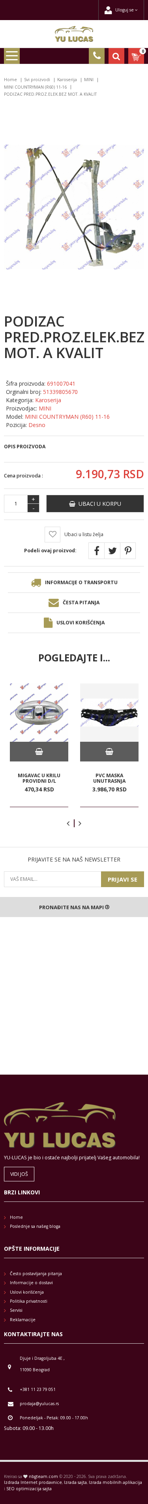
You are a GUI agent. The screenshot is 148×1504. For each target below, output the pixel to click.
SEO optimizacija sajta (29, 1488)
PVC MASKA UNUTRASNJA (109, 778)
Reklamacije (23, 1319)
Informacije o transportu (81, 582)
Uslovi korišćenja (80, 622)
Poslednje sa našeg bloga (35, 1226)
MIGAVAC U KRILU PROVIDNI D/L (39, 778)
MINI (89, 79)
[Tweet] (112, 550)
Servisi (16, 1310)
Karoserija (67, 79)
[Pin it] (128, 550)
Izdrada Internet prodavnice (33, 1482)
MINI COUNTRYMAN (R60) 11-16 (35, 87)
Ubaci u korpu (98, 503)
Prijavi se (122, 879)
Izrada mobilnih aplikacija (115, 1482)
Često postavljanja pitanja (36, 1273)
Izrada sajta (75, 1482)
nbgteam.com (43, 1476)
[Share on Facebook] (96, 550)
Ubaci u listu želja (83, 534)
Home (10, 79)
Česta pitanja (81, 602)
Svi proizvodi (37, 79)
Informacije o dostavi (31, 1282)
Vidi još (19, 1174)
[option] (39, 745)
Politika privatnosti (28, 1301)
